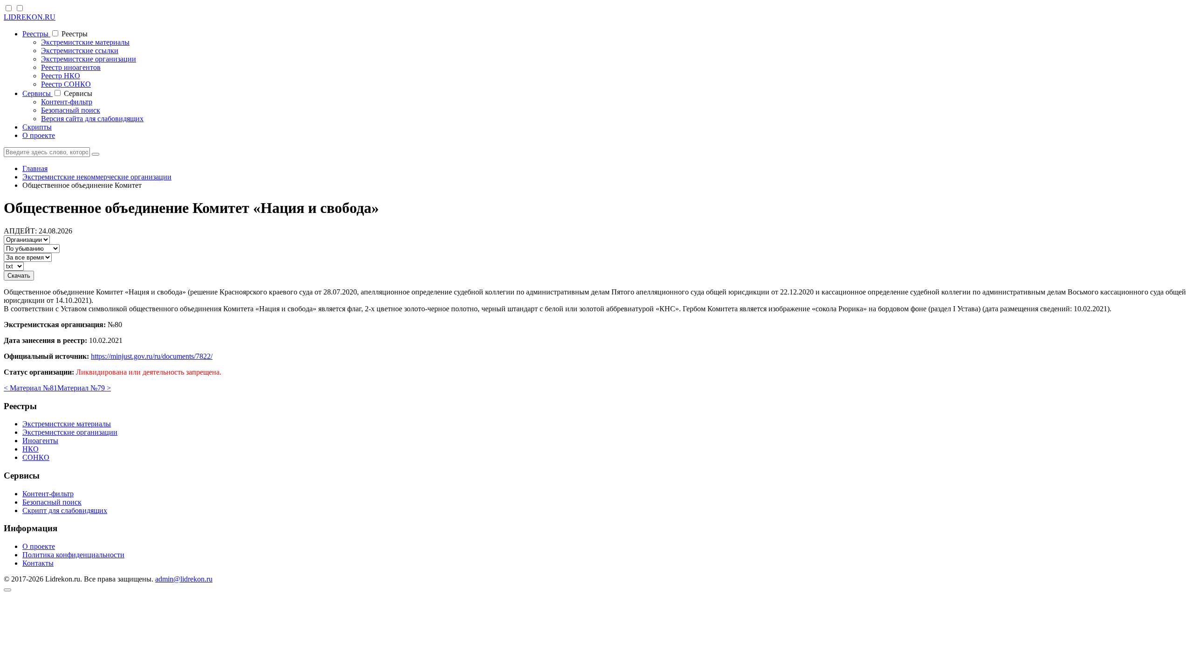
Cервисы (37, 93)
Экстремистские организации (88, 59)
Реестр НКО (60, 76)
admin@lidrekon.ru (184, 579)
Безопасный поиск (70, 110)
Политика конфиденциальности (73, 555)
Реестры (36, 34)
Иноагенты (40, 441)
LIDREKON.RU (29, 17)
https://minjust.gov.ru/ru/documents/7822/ (152, 356)
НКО (30, 449)
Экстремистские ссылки (79, 51)
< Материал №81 (30, 388)
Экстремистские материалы (85, 42)
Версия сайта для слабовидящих (92, 119)
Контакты (38, 563)
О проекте (38, 135)
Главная (35, 168)
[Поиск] (95, 154)
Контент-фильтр (66, 102)
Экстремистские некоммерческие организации (96, 177)
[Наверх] (7, 590)
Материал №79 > (84, 388)
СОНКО (35, 457)
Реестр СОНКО (66, 84)
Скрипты (37, 127)
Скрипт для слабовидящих (64, 510)
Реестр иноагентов (71, 67)
